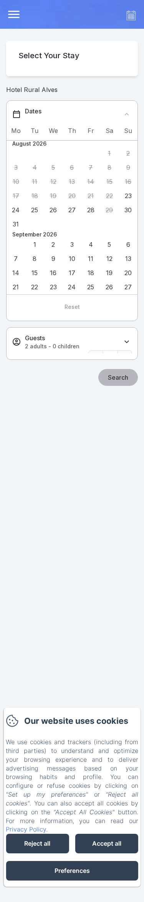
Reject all (37, 843)
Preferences (72, 870)
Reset (72, 306)
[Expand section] (126, 342)
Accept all (106, 843)
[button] (109, 153)
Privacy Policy (26, 829)
